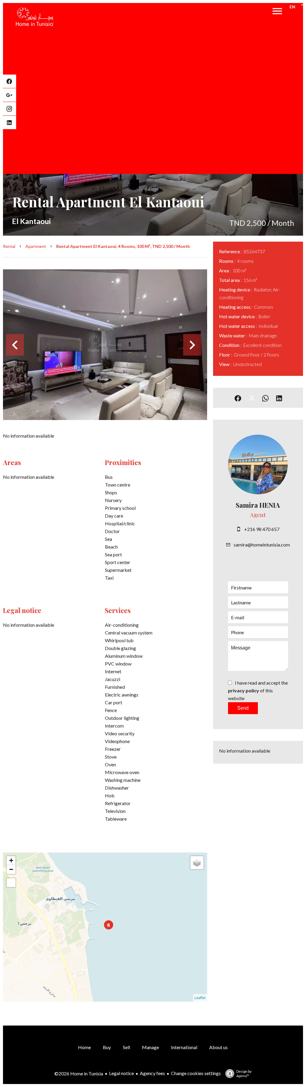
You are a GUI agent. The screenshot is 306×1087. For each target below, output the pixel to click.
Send (243, 708)
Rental (9, 246)
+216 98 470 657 (261, 529)
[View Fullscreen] (11, 882)
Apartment (35, 246)
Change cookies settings (196, 1073)
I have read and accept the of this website (258, 690)
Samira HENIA (258, 505)
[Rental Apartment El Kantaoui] (105, 344)
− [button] (11, 869)
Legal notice (121, 1073)
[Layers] (197, 862)
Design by (244, 1073)
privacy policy (243, 690)
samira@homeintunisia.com (262, 544)
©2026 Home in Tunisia (78, 1073)
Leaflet (200, 998)
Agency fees (152, 1073)
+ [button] (11, 860)
